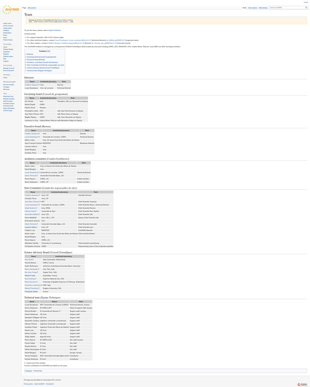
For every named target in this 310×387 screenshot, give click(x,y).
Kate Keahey (30, 279)
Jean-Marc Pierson (32, 202)
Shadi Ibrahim (30, 208)
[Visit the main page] (10, 9)
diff (30, 22)
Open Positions (55, 30)
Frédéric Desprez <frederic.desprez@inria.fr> (64, 43)
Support (56, 37)
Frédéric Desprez (31, 85)
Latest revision (49, 22)
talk (65, 20)
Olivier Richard (30, 176)
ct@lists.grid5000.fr (115, 40)
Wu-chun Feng (30, 272)
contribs (69, 20)
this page (63, 366)
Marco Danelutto (31, 269)
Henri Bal (28, 260)
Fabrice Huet (30, 211)
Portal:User (38, 371)
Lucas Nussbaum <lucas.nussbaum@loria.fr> (72, 40)
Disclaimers (50, 384)
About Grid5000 (39, 384)
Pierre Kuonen (30, 282)
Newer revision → (64, 22)
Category (28, 371)
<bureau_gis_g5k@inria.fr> (104, 43)
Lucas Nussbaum (31, 137)
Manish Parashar (31, 288)
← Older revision (37, 22)
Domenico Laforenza (33, 285)
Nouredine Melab (31, 214)
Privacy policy (28, 384)
